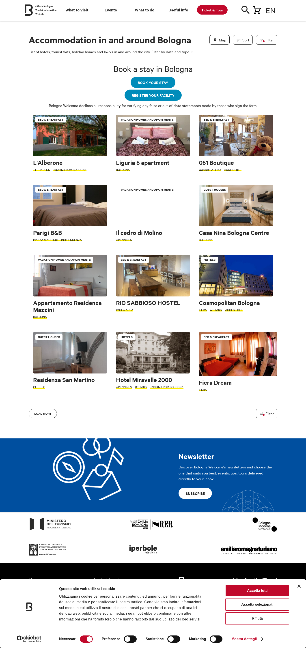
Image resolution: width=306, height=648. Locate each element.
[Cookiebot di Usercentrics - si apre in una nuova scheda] (29, 639)
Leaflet (225, 410)
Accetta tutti (257, 590)
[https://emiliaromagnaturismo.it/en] (248, 555)
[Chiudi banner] (299, 586)
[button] (34, 266)
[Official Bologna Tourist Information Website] (29, 10)
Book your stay (153, 82)
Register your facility (153, 95)
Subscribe (195, 493)
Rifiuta (257, 618)
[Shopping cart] (257, 9)
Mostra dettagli (244, 639)
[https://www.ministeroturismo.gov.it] (50, 530)
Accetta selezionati (257, 604)
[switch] (130, 639)
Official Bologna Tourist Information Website (45, 9)
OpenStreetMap (242, 410)
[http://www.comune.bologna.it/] (143, 555)
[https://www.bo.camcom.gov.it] (47, 555)
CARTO (271, 410)
